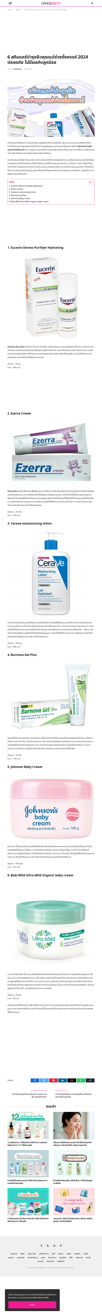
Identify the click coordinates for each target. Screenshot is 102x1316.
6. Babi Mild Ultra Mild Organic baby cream (29, 201)
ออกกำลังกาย (32, 1257)
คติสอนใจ (50, 1261)
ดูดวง (43, 1257)
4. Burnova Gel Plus (18, 195)
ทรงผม (61, 1254)
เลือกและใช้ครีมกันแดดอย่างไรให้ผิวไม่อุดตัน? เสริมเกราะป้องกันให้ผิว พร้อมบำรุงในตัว (72, 1144)
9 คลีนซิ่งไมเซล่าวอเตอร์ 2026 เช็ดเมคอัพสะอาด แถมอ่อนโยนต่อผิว (27, 1182)
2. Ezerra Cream (16, 189)
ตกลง (32, 1304)
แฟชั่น (69, 1254)
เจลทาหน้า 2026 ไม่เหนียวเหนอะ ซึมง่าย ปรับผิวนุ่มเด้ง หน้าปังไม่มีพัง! (73, 1220)
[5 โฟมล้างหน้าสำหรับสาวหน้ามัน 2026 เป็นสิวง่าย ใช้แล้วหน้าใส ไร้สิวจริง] (28, 1201)
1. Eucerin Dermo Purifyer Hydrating (25, 186)
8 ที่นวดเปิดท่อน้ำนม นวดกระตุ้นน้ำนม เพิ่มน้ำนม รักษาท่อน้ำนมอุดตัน (73, 1096)
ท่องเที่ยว (62, 1257)
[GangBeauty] (51, 3)
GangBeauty (17, 69)
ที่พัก (71, 1257)
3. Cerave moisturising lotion (22, 192)
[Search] (92, 3)
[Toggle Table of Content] (89, 182)
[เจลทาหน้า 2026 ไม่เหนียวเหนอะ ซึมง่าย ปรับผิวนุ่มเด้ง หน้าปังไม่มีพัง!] (74, 1201)
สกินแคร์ (14, 1254)
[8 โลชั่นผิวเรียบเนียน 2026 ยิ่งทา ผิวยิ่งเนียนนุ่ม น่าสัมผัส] (74, 1163)
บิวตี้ (53, 1254)
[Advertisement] (51, 33)
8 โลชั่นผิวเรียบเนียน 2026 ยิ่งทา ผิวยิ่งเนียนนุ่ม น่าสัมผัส (72, 1182)
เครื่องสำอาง (44, 1254)
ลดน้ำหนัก (20, 1257)
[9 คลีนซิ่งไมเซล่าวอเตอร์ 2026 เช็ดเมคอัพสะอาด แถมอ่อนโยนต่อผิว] (28, 1163)
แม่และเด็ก (32, 1254)
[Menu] (10, 3)
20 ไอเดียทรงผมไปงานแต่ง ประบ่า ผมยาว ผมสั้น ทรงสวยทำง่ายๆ (29, 1096)
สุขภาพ (11, 1257)
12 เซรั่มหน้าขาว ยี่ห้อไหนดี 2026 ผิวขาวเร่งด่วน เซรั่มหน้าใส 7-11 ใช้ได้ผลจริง (27, 1144)
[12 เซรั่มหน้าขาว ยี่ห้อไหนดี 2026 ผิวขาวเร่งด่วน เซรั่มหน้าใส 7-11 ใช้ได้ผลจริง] (28, 1125)
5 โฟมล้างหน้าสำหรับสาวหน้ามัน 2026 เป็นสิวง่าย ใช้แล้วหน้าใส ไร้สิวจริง (28, 1220)
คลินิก (22, 1254)
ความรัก (41, 1261)
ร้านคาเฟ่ (79, 1257)
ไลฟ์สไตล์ (60, 1261)
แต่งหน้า (77, 1254)
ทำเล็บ (86, 1254)
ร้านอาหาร (52, 1257)
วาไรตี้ (88, 1257)
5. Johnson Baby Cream (19, 198)
